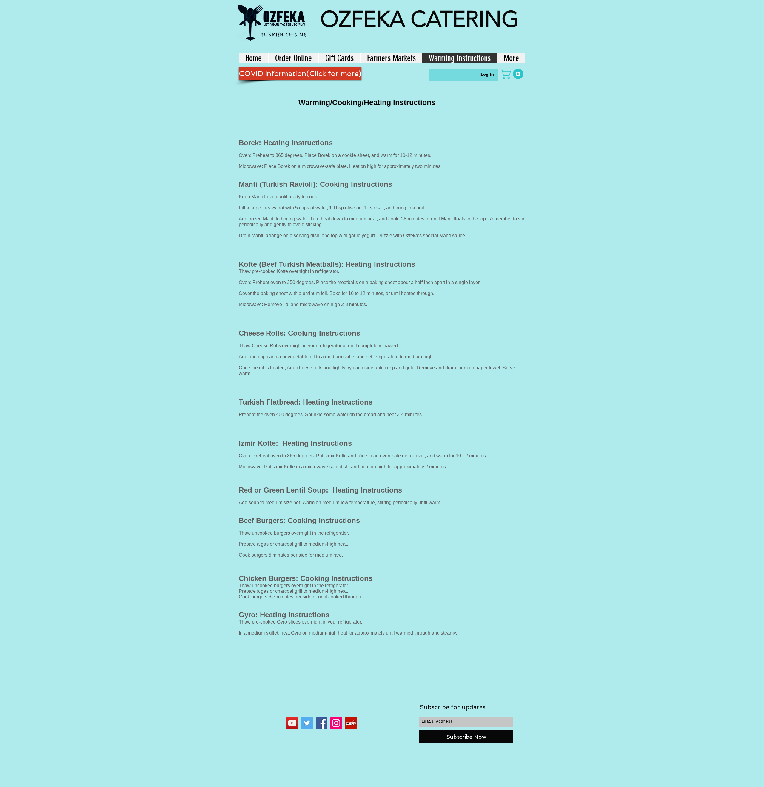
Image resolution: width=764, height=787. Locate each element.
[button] (513, 74)
